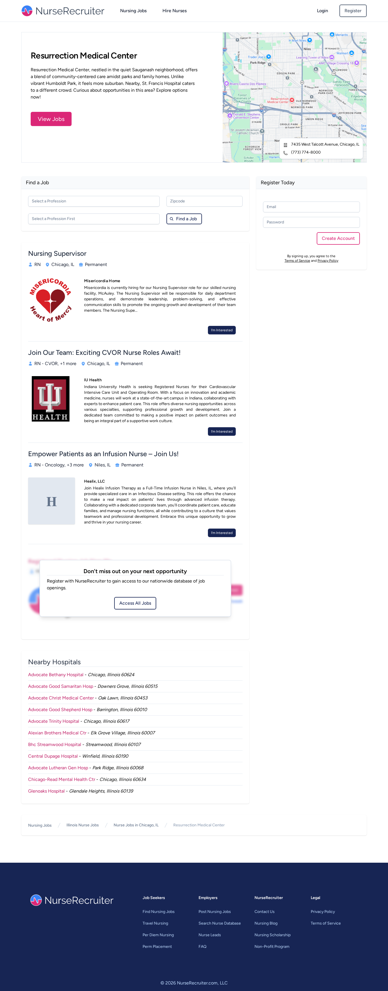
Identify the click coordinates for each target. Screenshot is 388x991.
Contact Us (265, 911)
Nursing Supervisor (57, 253)
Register (353, 10)
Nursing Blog (266, 923)
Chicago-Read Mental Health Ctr (61, 779)
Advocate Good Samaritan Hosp (60, 686)
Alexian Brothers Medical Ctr (57, 733)
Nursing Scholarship (273, 935)
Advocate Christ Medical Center (61, 698)
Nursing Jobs (133, 10)
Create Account (338, 238)
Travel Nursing (155, 923)
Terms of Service (297, 261)
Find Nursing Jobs (159, 911)
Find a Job (186, 218)
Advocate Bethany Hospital (56, 674)
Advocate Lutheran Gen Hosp (58, 767)
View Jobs (51, 119)
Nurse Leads (210, 935)
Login (322, 10)
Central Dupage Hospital (53, 756)
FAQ (202, 946)
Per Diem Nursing (158, 935)
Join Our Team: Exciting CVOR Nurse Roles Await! (104, 352)
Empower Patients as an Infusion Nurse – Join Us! (103, 454)
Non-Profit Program (272, 946)
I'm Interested (222, 330)
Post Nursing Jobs (215, 911)
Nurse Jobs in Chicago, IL (136, 825)
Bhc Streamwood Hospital (54, 744)
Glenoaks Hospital (46, 791)
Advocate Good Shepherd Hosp (60, 709)
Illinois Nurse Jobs (82, 825)
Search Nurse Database (220, 923)
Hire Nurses (174, 10)
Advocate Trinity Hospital (53, 721)
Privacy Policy (328, 261)
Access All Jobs (135, 603)
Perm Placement (157, 946)
